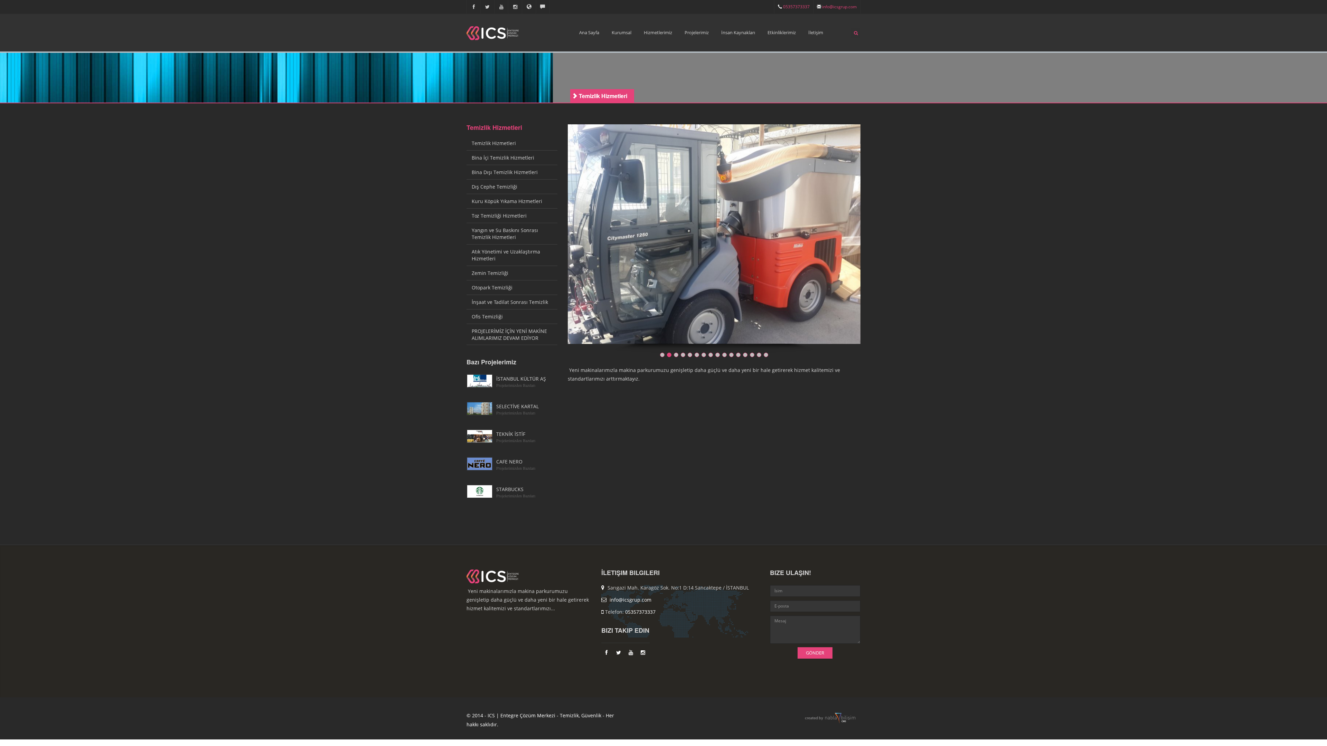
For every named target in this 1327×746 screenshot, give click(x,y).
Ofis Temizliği (487, 316)
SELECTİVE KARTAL (517, 406)
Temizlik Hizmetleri (494, 127)
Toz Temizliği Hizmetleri (499, 215)
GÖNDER (815, 653)
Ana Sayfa (589, 32)
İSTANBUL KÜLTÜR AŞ (521, 378)
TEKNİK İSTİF (510, 434)
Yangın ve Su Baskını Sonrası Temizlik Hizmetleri (505, 233)
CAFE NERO (509, 461)
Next (872, 239)
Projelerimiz (697, 32)
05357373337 (796, 7)
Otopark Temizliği (492, 287)
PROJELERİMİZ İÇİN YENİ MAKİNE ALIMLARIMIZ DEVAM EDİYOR (509, 334)
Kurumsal (621, 32)
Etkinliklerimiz (782, 32)
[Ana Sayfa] (493, 27)
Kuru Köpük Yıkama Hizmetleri (507, 201)
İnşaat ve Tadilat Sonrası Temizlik (510, 302)
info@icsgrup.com (839, 7)
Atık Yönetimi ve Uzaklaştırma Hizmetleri (506, 255)
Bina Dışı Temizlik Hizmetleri (505, 172)
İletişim (815, 32)
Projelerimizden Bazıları (515, 385)
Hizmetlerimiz (658, 32)
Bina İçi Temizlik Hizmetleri (503, 157)
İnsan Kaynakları (738, 32)
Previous (556, 239)
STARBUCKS (510, 489)
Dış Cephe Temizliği (494, 186)
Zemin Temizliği (490, 273)
